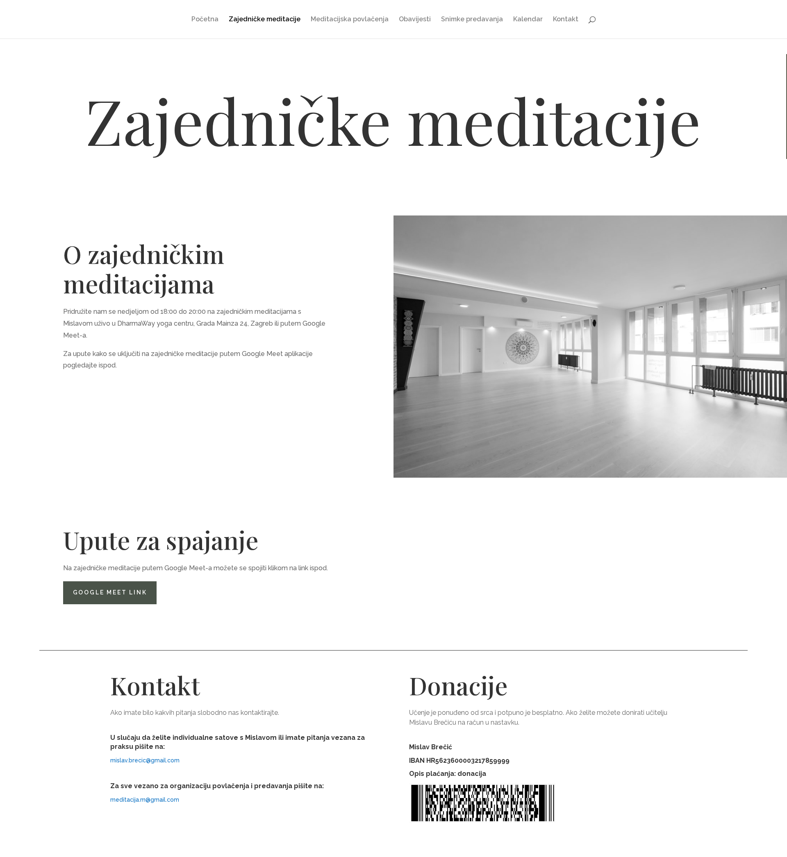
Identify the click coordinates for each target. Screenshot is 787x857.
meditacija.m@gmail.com (144, 799)
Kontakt (565, 19)
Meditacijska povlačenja (350, 19)
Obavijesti (415, 19)
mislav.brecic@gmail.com (145, 760)
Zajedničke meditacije (264, 19)
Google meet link (110, 592)
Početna (204, 19)
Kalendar (528, 19)
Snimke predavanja (472, 19)
